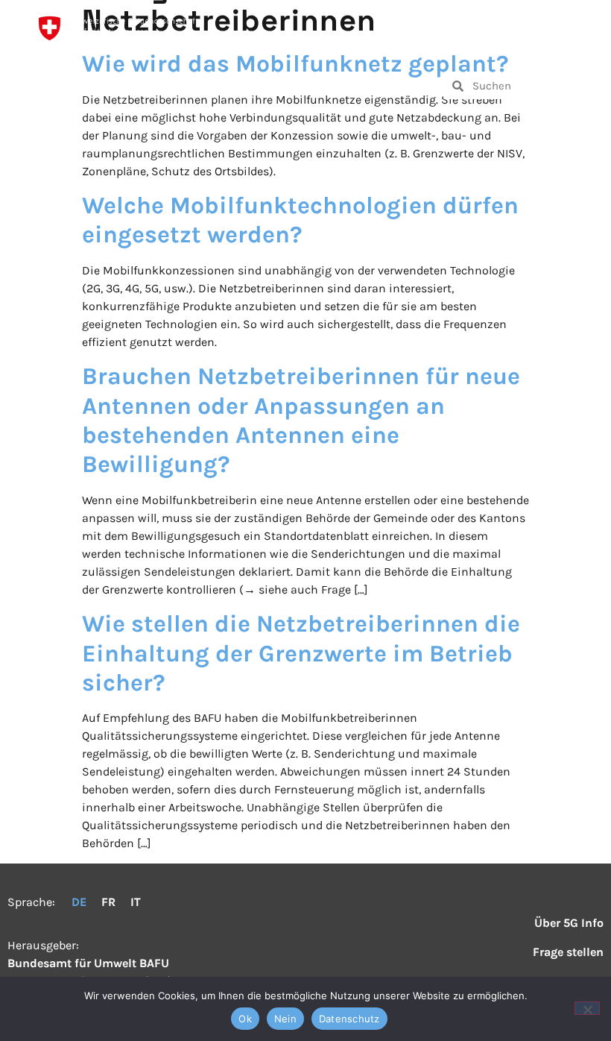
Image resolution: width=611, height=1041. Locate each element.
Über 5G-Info (341, 85)
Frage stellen (198, 85)
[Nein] (587, 1008)
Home (86, 85)
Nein (285, 1019)
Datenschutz (349, 1019)
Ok (245, 1019)
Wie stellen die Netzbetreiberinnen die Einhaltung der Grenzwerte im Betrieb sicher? (301, 653)
